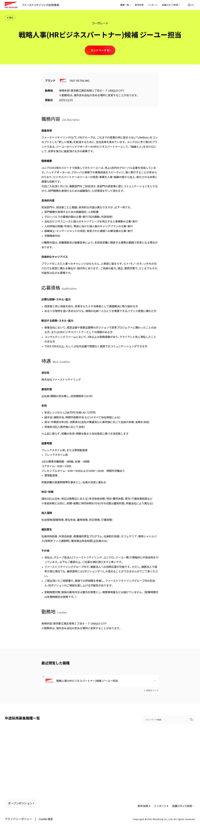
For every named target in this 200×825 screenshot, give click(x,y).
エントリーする (100, 50)
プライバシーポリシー (18, 819)
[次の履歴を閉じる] (43, 676)
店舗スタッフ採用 (170, 5)
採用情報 (40, 5)
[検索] (191, 719)
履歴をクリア (152, 690)
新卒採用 (139, 5)
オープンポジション (20, 803)
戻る (11, 17)
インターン (153, 5)
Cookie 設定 (46, 819)
